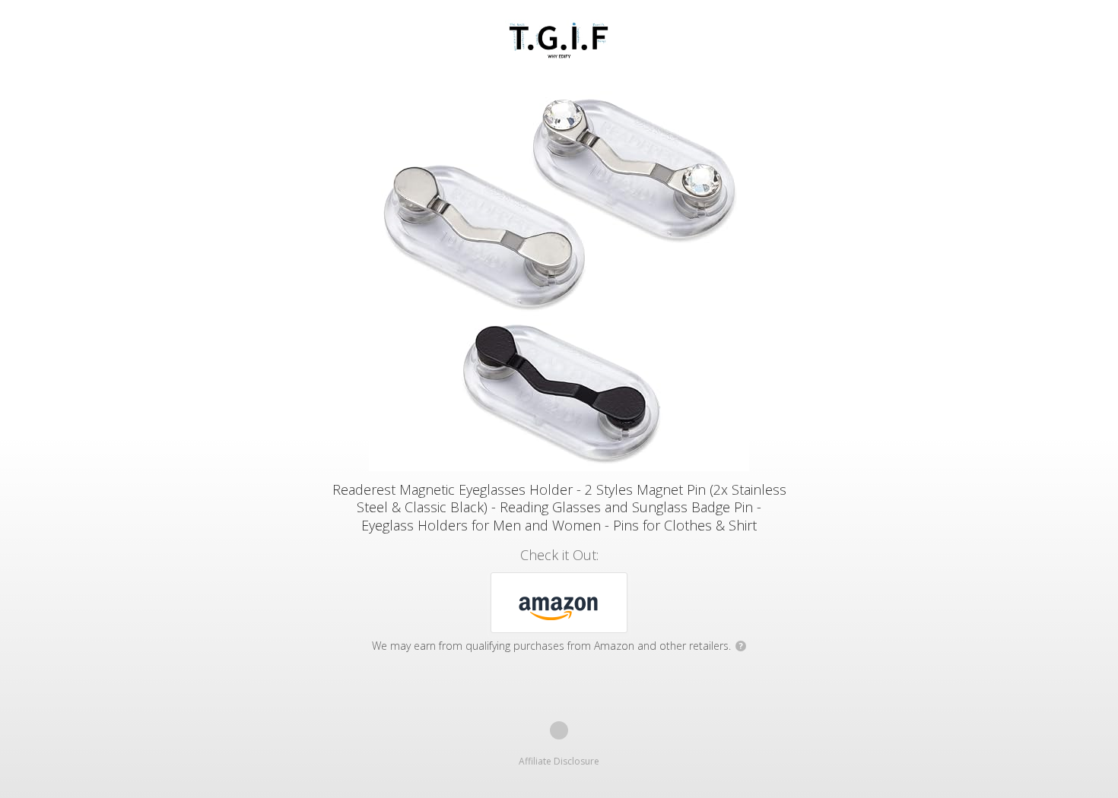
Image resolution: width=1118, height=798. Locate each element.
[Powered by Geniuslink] (559, 730)
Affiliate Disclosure (559, 761)
